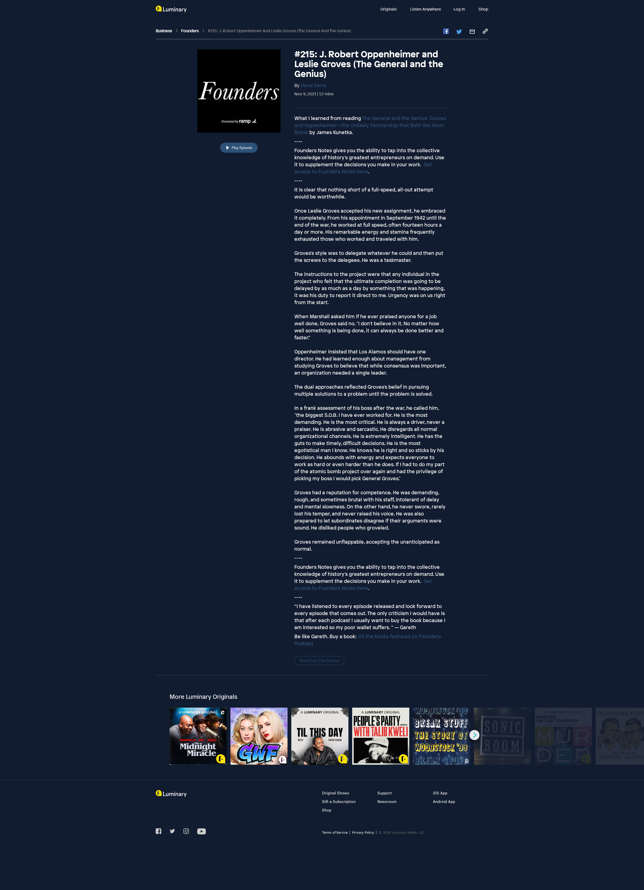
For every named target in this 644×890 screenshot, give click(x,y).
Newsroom (386, 801)
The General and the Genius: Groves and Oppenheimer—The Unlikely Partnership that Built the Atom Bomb (370, 125)
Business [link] (164, 30)
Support (384, 792)
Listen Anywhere (425, 9)
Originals (389, 9)
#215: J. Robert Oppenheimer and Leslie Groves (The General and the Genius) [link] (279, 30)
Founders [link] (190, 30)
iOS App (440, 792)
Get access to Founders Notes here (363, 168)
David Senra (313, 85)
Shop (483, 9)
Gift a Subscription (339, 801)
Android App (444, 801)
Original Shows (335, 792)
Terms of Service (335, 832)
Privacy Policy (363, 832)
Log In (460, 9)
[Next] (474, 735)
